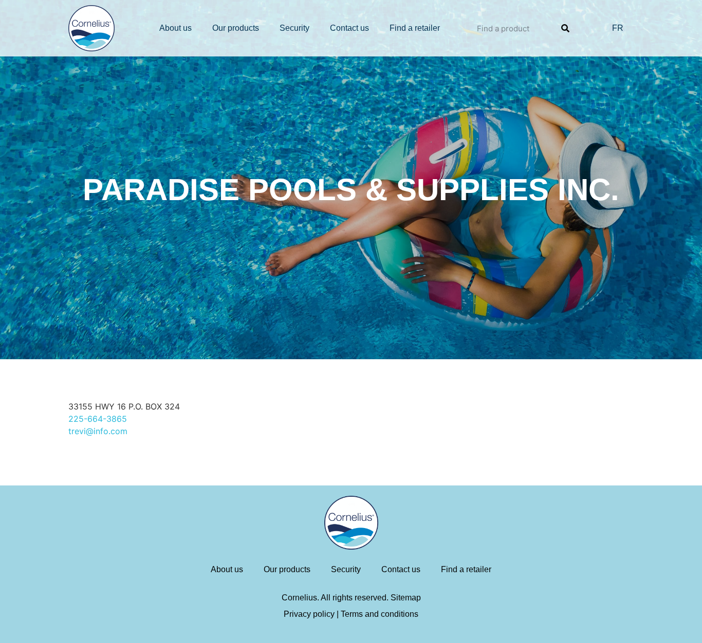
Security (294, 28)
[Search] (564, 28)
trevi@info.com (97, 431)
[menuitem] (618, 28)
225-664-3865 (97, 419)
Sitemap (406, 597)
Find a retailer (415, 28)
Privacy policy (309, 614)
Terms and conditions (379, 614)
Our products (235, 28)
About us (175, 28)
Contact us (349, 28)
